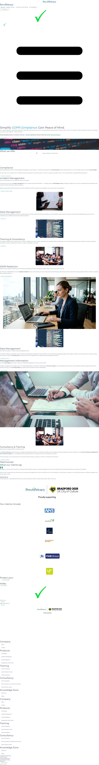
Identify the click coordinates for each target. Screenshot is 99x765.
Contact (3, 647)
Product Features (10, 7)
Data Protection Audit (6, 687)
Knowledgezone (33, 7)
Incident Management (6, 656)
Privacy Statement (5, 758)
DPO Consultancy (5, 680)
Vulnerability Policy (5, 759)
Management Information (7, 662)
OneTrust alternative (55, 134)
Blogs (2, 696)
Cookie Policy (3, 757)
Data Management (5, 659)
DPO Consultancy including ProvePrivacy (11, 684)
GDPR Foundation (5, 675)
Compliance (4, 653)
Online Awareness (5, 668)
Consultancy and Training (22, 7)
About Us (3, 7)
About (2, 644)
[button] (1, 382)
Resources (3, 693)
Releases (2, 761)
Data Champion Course (6, 672)
